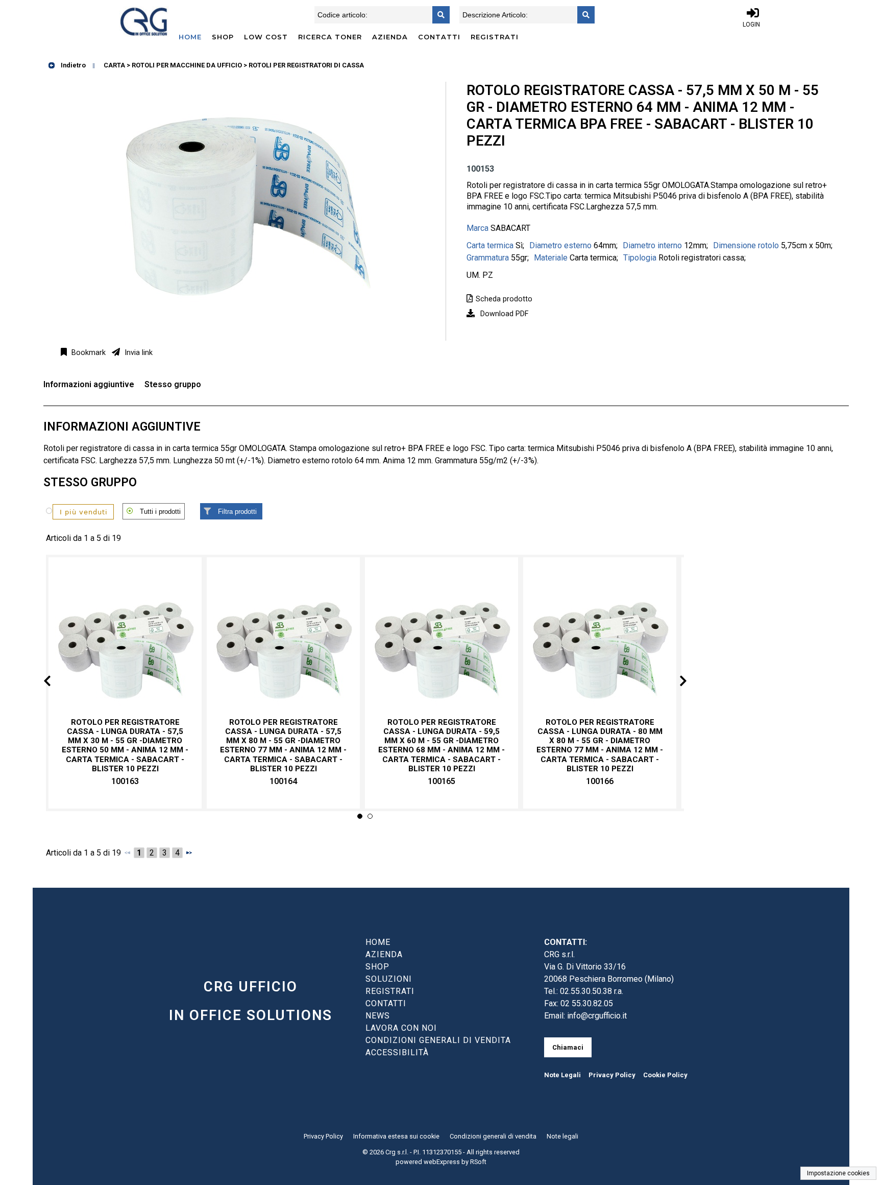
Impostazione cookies (838, 1173)
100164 (283, 781)
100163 (125, 781)
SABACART (510, 228)
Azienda (390, 37)
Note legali (562, 1136)
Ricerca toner (330, 37)
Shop (223, 37)
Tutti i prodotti (160, 511)
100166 (600, 781)
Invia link (137, 352)
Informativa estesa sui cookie (396, 1136)
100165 (441, 781)
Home (190, 37)
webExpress (442, 1162)
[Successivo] (189, 852)
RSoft (478, 1162)
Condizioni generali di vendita (493, 1136)
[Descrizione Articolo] (583, 15)
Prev (55, 683)
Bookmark (87, 352)
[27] (76, 511)
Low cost (266, 37)
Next (674, 683)
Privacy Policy (612, 1075)
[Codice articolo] (438, 15)
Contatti (439, 37)
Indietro (72, 65)
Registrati (495, 37)
